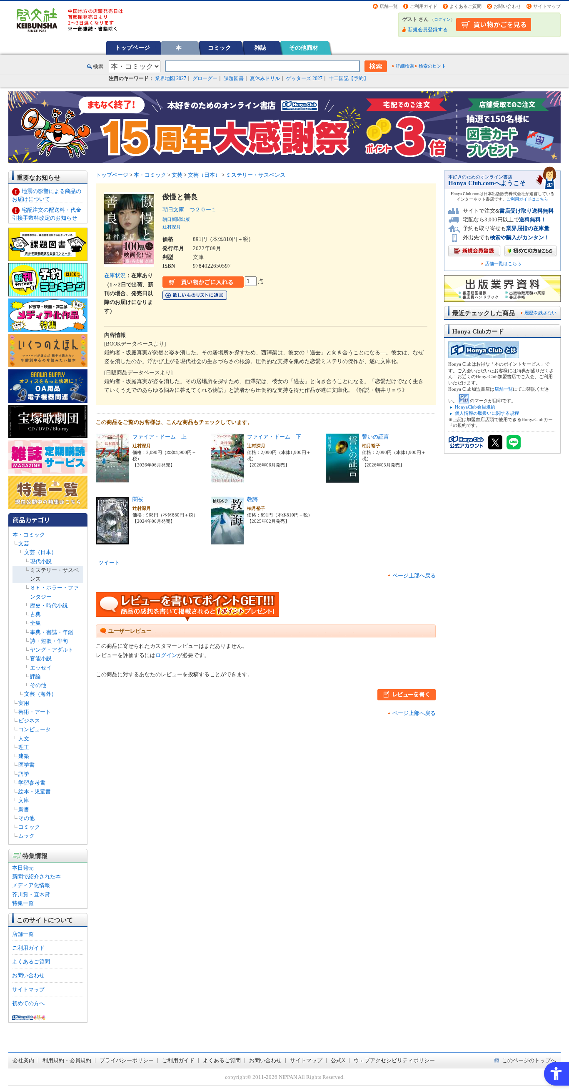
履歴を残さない (540, 312)
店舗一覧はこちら (503, 263)
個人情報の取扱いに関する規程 (487, 413)
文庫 (23, 800)
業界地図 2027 (170, 78)
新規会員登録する (428, 30)
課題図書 (234, 78)
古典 (35, 614)
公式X (338, 1060)
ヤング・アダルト (51, 650)
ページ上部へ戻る (414, 575)
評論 (35, 676)
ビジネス (29, 720)
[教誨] (227, 541)
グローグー (204, 78)
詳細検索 (405, 65)
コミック (219, 47)
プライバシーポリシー (127, 1060)
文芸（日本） (40, 552)
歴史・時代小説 (49, 605)
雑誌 (260, 47)
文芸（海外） (40, 694)
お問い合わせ (507, 6)
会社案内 (23, 1060)
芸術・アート (34, 712)
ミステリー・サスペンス (255, 175)
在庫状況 (115, 275)
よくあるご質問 (465, 6)
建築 (23, 756)
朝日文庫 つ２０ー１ (189, 209)
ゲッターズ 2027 (304, 78)
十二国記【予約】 (349, 78)
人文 (23, 738)
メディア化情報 (31, 885)
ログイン (442, 19)
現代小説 (41, 561)
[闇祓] (112, 541)
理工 (23, 747)
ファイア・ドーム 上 (159, 437)
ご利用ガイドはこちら (527, 199)
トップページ (132, 47)
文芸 (23, 543)
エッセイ (41, 668)
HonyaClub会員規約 (475, 406)
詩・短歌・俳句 (49, 641)
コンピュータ (34, 729)
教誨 (252, 499)
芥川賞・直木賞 (31, 894)
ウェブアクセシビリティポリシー (394, 1060)
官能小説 (41, 658)
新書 (23, 809)
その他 (38, 685)
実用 (23, 703)
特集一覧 (23, 903)
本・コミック (28, 535)
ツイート (109, 562)
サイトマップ (547, 6)
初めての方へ (28, 1003)
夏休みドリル (265, 78)
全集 (35, 623)
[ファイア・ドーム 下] (227, 478)
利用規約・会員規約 (66, 1060)
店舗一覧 (388, 6)
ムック (26, 836)
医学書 (26, 765)
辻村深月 (171, 226)
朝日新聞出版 (176, 219)
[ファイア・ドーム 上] (112, 478)
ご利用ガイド (423, 6)
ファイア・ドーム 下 (274, 437)
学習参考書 (31, 783)
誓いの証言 (375, 437)
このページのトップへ (529, 1060)
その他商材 (303, 47)
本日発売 (23, 868)
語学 (23, 774)
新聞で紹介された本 (36, 876)
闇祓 (137, 499)
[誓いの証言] (342, 478)
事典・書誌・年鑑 (51, 632)
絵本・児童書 (34, 791)
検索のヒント (432, 65)
